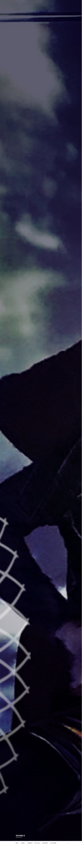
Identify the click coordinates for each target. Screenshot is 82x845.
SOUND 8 (20, 835)
